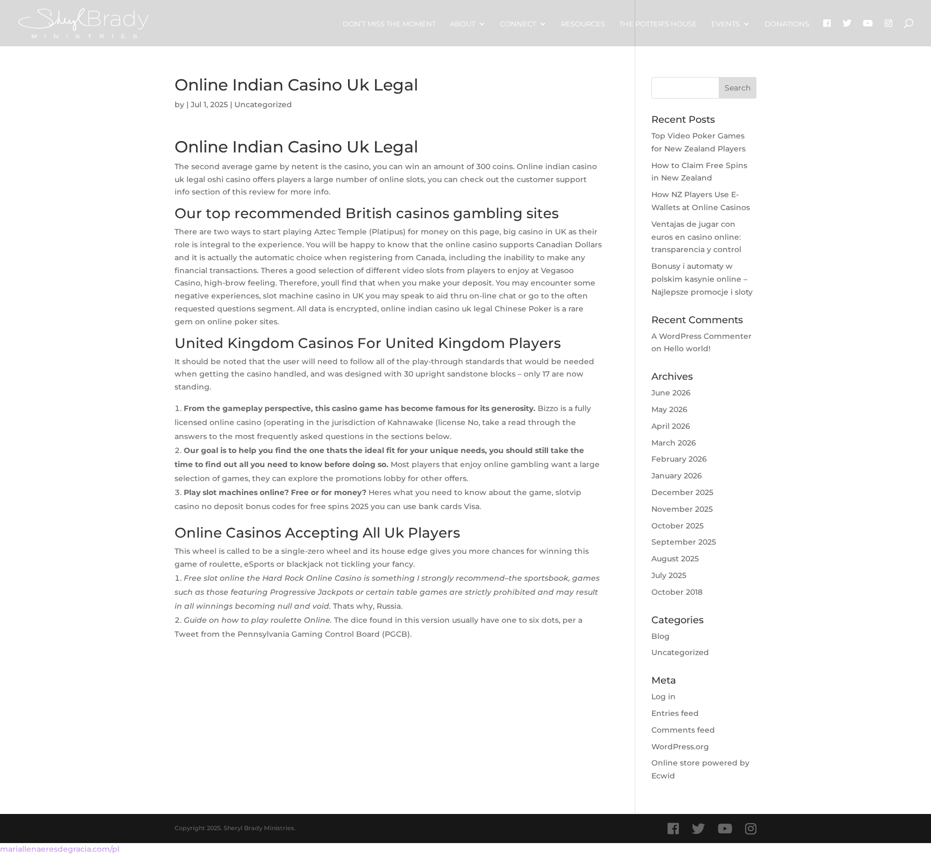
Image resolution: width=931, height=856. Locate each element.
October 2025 (677, 526)
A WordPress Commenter (701, 336)
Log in (663, 696)
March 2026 (673, 443)
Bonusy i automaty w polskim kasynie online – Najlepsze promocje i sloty (702, 279)
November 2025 (682, 509)
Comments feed (683, 730)
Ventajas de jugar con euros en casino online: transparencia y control (696, 237)
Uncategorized (680, 652)
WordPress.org (680, 746)
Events (725, 24)
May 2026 (669, 409)
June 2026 (671, 393)
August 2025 (675, 558)
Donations (787, 24)
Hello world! (687, 348)
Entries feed (675, 713)
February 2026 (679, 459)
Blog (660, 636)
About (462, 24)
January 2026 (676, 476)
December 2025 (682, 492)
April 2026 (670, 426)
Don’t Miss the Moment (389, 24)
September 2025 (683, 542)
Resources (583, 24)
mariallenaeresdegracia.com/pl (60, 849)
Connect (518, 24)
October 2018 (677, 592)
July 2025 (668, 575)
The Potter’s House (658, 24)
